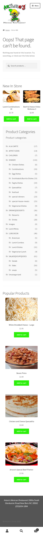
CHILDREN (13, 155)
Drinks (14, 219)
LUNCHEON (13, 233)
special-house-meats (20, 201)
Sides (14, 265)
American (16, 238)
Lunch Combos (18, 242)
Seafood (15, 192)
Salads (14, 261)
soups (14, 270)
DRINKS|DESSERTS (16, 210)
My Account (7, 531)
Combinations (18, 169)
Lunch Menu (14, 229)
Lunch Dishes (17, 247)
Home (7, 30)
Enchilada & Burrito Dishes (23, 178)
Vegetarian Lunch (19, 251)
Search (21, 531)
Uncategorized (15, 274)
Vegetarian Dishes (19, 206)
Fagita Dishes (17, 183)
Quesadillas (16, 187)
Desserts (15, 215)
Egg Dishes (16, 174)
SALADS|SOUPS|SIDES (18, 256)
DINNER (12, 160)
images (12, 224)
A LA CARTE (13, 146)
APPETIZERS (14, 151)
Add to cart (11, 119)
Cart (33, 529)
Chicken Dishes (18, 164)
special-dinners (18, 196)
